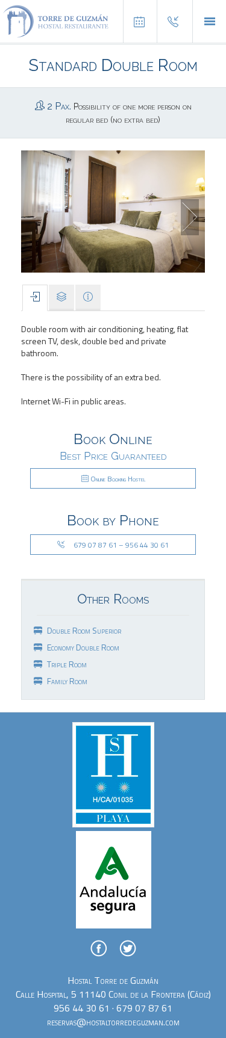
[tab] (35, 298)
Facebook (98, 948)
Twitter (127, 948)
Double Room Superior (84, 630)
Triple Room (67, 664)
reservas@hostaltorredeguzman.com (113, 1022)
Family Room (67, 681)
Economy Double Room (83, 647)
